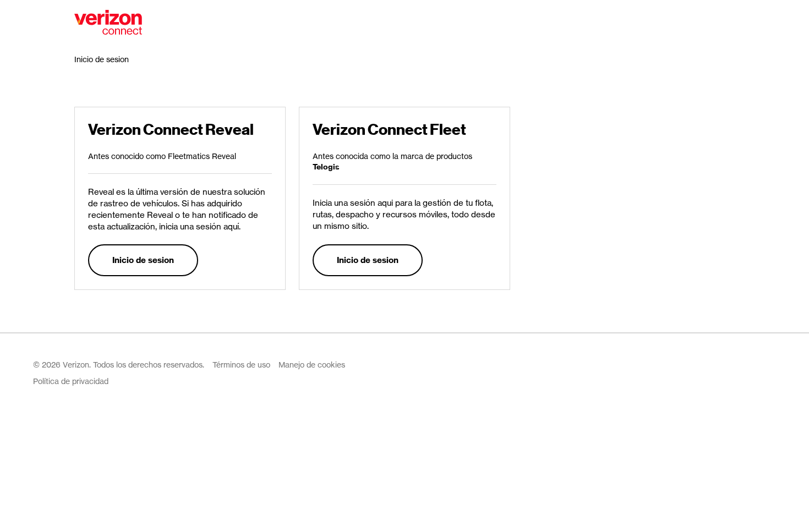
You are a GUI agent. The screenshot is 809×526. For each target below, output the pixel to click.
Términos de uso (241, 364)
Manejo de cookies (311, 364)
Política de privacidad (70, 381)
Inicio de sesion (143, 260)
